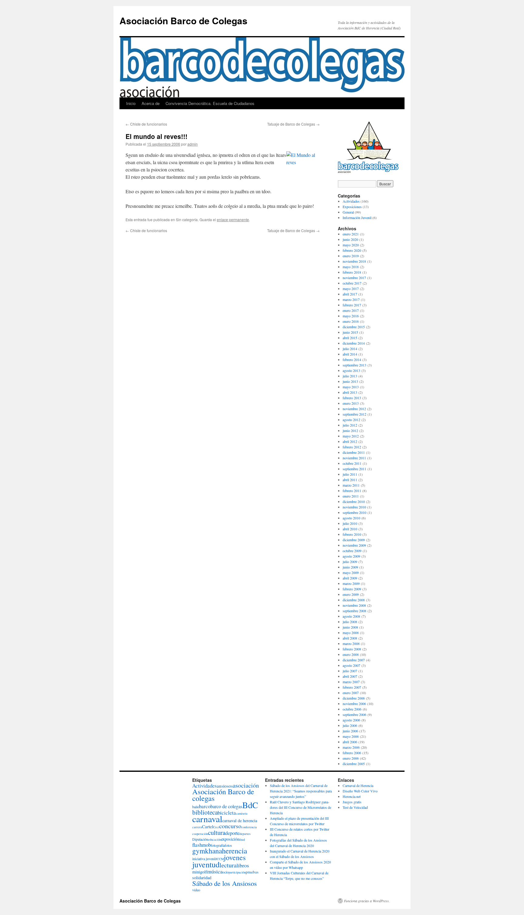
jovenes (235, 857)
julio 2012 (350, 425)
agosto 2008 (351, 616)
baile (195, 806)
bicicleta (227, 812)
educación (214, 839)
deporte (232, 833)
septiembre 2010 (354, 512)
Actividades (351, 201)
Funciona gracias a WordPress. (367, 900)
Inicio (131, 103)
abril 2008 (350, 638)
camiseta (241, 813)
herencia (234, 851)
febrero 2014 (352, 359)
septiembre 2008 (354, 610)
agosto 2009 (351, 556)
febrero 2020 (352, 250)
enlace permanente (233, 219)
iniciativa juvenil (204, 858)
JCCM (220, 859)
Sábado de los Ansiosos (224, 883)
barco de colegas (226, 806)
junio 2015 (350, 332)
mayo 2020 (351, 244)
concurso (230, 826)
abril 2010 (350, 528)
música (215, 871)
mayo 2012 (351, 436)
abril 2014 (350, 354)
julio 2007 (350, 670)
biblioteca (205, 812)
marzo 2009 (351, 583)
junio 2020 (350, 239)
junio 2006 (350, 730)
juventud (206, 864)
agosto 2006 (351, 719)
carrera (197, 827)
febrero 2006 (352, 752)
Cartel (207, 826)
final (242, 839)
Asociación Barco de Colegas (183, 20)
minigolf (199, 872)
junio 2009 (350, 567)
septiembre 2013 (354, 365)
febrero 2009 (352, 588)
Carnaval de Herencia (358, 785)
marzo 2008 (351, 643)
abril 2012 (350, 441)
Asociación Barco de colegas (223, 794)
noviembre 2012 (354, 408)
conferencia (249, 827)
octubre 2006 (352, 709)
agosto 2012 (351, 419)
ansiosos (225, 786)
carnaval (207, 819)
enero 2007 (351, 692)
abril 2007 (350, 676)
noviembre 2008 (354, 605)
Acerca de (151, 103)
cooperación (200, 834)
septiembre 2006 (354, 714)
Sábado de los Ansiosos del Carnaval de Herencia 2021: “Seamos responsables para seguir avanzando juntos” (301, 791)
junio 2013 (350, 381)
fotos (228, 845)
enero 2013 (351, 403)
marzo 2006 (351, 747)
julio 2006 (350, 725)
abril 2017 (350, 294)
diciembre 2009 (354, 539)
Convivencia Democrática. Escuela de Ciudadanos (210, 103)
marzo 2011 (351, 485)
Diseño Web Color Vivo (360, 790)
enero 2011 (351, 496)
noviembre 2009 (354, 545)
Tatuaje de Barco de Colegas (293, 124)
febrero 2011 (352, 490)
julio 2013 (350, 375)
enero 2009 (351, 594)
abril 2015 (350, 337)
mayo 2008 (351, 632)
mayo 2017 (351, 288)
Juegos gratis (352, 801)
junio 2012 (350, 430)
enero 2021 (351, 233)
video (196, 889)
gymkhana (207, 851)
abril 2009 (350, 578)
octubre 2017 (352, 283)
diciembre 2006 (354, 698)
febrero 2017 (352, 304)
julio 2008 (350, 621)
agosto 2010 (351, 517)
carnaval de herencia (239, 820)
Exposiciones (352, 206)
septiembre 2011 (354, 468)
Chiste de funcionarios (146, 124)
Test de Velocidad (355, 807)
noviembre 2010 (354, 507)
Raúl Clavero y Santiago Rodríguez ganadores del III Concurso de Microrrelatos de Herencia (300, 807)
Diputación (200, 839)
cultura (216, 832)
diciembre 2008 (354, 599)
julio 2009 (350, 561)
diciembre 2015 (354, 326)
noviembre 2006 (354, 703)
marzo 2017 (351, 299)
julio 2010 (350, 523)
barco (204, 806)
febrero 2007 (352, 687)
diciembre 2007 (354, 659)
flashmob (201, 844)
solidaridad (201, 877)
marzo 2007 (351, 681)
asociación (246, 785)
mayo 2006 (351, 736)
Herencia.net (352, 796)
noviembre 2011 (354, 457)
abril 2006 (350, 741)
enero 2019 (351, 255)
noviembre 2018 (354, 261)
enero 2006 (351, 758)
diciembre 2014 (354, 343)
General (348, 212)
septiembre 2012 (354, 414)
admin (192, 144)
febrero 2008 (352, 649)
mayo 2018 (351, 266)
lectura (228, 865)
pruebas (252, 872)
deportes (245, 834)
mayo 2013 (351, 386)
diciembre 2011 (354, 452)
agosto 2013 (351, 370)
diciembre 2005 (354, 763)
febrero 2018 (352, 272)
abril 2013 (350, 392)
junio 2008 (350, 627)
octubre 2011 (352, 463)
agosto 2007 (351, 665)
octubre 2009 (352, 550)
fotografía (218, 845)
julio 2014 (350, 348)
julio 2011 (350, 474)
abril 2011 (350, 479)
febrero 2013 (352, 397)
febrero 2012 (352, 446)
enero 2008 (351, 654)
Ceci (216, 827)
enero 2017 (351, 310)
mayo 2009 (351, 572)
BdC (250, 805)
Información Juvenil (357, 217)
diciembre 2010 (354, 501)
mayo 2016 (351, 315)
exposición (230, 839)
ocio (226, 871)
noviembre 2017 (354, 277)
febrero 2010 (352, 534)
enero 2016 (351, 321)
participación (237, 872)
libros (243, 865)
